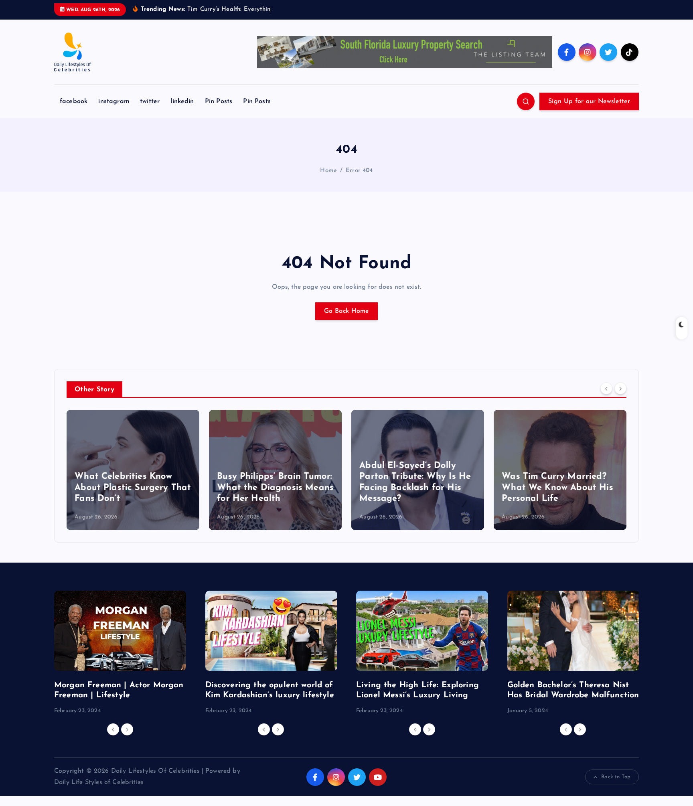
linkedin (182, 101)
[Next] (620, 389)
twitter (150, 101)
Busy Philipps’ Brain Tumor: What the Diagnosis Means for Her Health (275, 487)
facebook (73, 101)
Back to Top (615, 777)
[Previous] (606, 389)
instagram (113, 101)
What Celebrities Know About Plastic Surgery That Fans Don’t (133, 487)
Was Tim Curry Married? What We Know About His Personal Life (557, 487)
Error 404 (359, 171)
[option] (133, 470)
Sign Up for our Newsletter (589, 101)
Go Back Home (346, 311)
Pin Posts (218, 101)
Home (328, 171)
